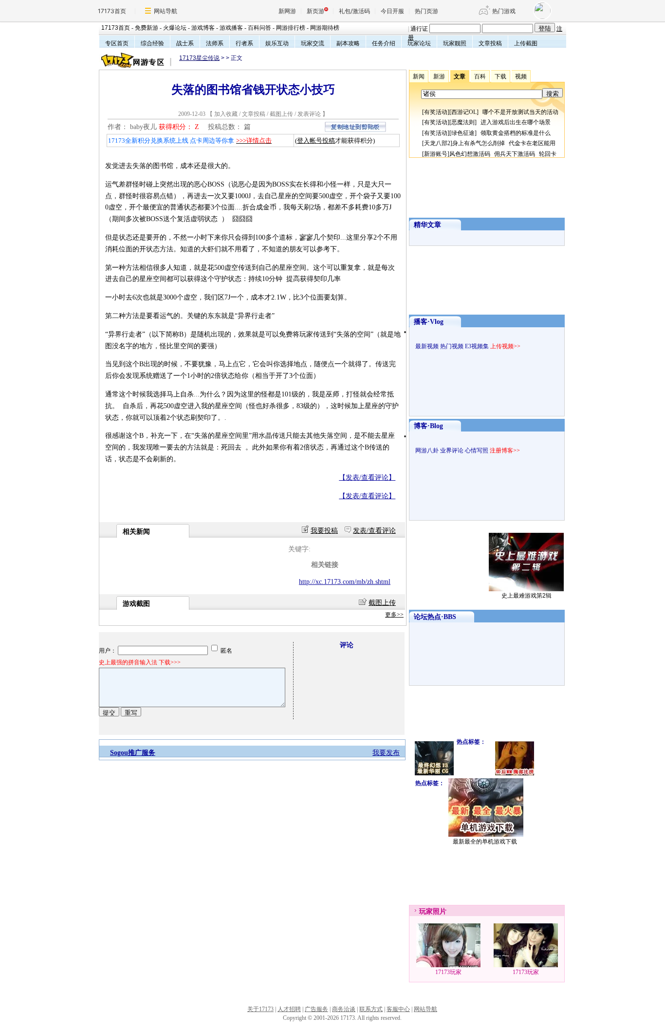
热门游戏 (504, 11)
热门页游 (426, 11)
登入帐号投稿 (316, 140)
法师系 (214, 43)
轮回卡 (547, 153)
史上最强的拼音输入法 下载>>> (140, 662)
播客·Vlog (428, 321)
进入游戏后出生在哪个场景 (515, 122)
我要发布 (386, 752)
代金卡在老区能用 (532, 143)
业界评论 (451, 450)
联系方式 (371, 1009)
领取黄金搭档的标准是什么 (515, 133)
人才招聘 (289, 1009)
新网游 (287, 11)
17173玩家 (448, 972)
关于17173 (260, 1009)
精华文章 (427, 224)
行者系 (244, 43)
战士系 (185, 43)
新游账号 (435, 153)
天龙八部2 (437, 143)
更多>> (394, 614)
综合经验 (152, 43)
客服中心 (398, 1009)
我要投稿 (324, 530)
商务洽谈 (343, 1009)
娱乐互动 (277, 43)
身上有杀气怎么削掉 (478, 143)
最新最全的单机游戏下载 (485, 841)
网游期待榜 (324, 27)
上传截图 (525, 43)
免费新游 (146, 27)
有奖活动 (435, 112)
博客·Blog (428, 426)
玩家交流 (312, 43)
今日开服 (392, 11)
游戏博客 (203, 27)
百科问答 (259, 27)
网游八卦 (427, 450)
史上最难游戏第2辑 (526, 595)
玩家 (426, 911)
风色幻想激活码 (469, 153)
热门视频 (451, 346)
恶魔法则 (463, 122)
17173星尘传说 (199, 58)
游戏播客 (231, 27)
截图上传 (281, 114)
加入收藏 (226, 114)
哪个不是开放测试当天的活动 (520, 112)
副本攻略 (348, 43)
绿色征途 (463, 133)
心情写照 (476, 450)
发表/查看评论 (374, 530)
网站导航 (165, 11)
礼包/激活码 (354, 11)
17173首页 (112, 11)
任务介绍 (383, 43)
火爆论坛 (174, 27)
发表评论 (309, 114)
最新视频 (427, 346)
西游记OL (464, 112)
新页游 (315, 11)
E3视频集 (477, 346)
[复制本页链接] (355, 129)
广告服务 (316, 1009)
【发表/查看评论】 (367, 477)
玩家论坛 (419, 43)
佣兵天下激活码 (514, 153)
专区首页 (117, 43)
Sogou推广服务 (132, 752)
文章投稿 (490, 43)
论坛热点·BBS (435, 616)
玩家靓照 (454, 43)
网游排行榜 (290, 27)
